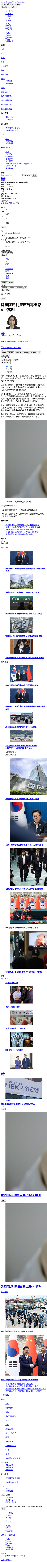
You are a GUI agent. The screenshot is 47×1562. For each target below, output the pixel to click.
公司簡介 (9, 154)
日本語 (8, 1522)
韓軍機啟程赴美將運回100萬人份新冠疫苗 (22, 525)
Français (8, 1529)
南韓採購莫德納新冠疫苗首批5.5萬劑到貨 (22, 532)
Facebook (9, 37)
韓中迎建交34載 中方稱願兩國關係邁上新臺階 (19, 1380)
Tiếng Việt (9, 1531)
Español (8, 1527)
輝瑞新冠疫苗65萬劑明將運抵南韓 (19, 534)
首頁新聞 (4, 1292)
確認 (3, 298)
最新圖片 (9, 81)
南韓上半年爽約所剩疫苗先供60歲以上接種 (22, 527)
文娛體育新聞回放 (12, 1458)
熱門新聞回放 (6, 96)
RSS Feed (9, 41)
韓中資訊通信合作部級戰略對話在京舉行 (21, 1386)
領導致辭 (9, 159)
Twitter (8, 39)
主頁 (3, 1395)
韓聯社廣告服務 (11, 130)
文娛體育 (4, 66)
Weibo (7, 33)
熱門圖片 (4, 979)
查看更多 (8, 189)
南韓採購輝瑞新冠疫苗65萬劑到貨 (19, 530)
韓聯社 (3, 180)
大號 (10, 372)
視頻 (3, 88)
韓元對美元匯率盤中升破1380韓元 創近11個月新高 (25, 1389)
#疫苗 (3, 178)
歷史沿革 (9, 161)
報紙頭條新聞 (6, 105)
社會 (3, 62)
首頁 (7, 152)
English (8, 1520)
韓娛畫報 (9, 83)
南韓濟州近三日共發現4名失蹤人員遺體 (17, 1331)
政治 (3, 53)
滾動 (3, 49)
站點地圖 (9, 143)
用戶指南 (9, 168)
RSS (7, 139)
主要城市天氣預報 (12, 128)
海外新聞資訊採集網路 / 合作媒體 (18, 164)
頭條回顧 (4, 92)
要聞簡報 (9, 1470)
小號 (10, 367)
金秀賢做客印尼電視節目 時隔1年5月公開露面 (23, 1391)
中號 (10, 369)
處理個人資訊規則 (8, 1535)
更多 (3, 976)
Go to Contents (6, 2)
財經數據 (9, 120)
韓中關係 (4, 75)
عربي (7, 1525)
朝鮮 (3, 70)
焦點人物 (9, 117)
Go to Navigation (18, 2)
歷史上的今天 (6, 109)
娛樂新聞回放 (6, 100)
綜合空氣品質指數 (8, 203)
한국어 (8, 1518)
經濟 (3, 58)
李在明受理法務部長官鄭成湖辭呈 (19, 1384)
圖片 (3, 79)
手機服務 (9, 141)
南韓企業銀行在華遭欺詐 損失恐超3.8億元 (18, 1104)
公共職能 (9, 156)
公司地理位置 (10, 166)
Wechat (8, 35)
